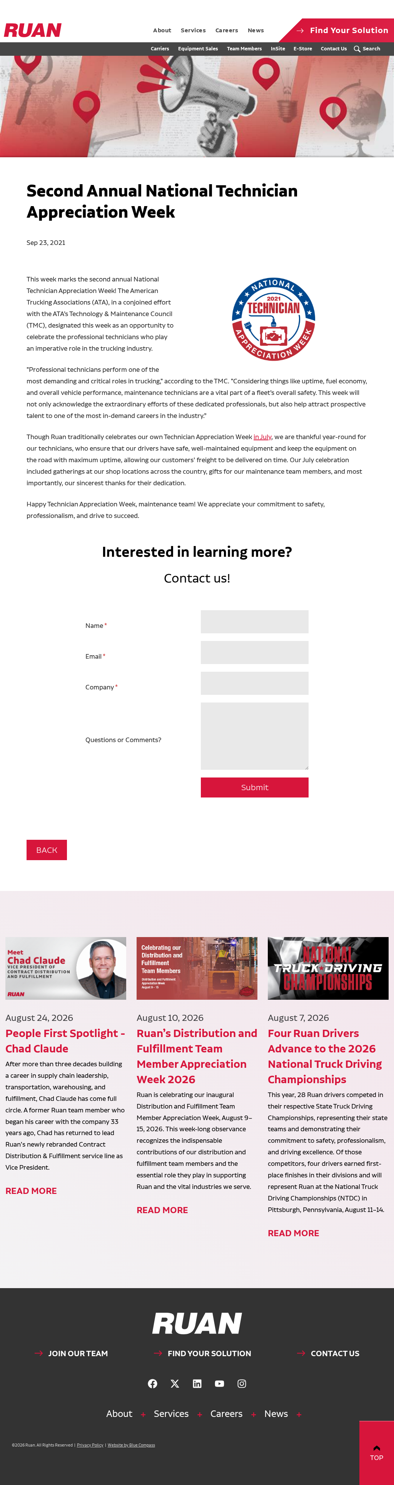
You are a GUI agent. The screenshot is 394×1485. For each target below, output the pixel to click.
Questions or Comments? (123, 740)
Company (99, 687)
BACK (46, 850)
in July (262, 437)
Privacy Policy (90, 1445)
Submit (255, 787)
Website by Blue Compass (131, 1445)
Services (171, 1413)
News (276, 1413)
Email (93, 656)
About (119, 1413)
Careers (226, 1413)
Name (94, 625)
